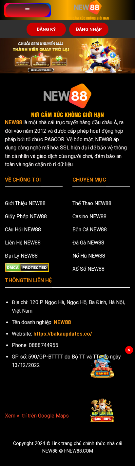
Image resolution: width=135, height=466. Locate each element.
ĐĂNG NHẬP (89, 29)
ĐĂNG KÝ (46, 29)
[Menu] (28, 10)
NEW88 (13, 122)
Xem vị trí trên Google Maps (37, 416)
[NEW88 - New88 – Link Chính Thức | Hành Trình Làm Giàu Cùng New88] (88, 10)
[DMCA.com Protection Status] (27, 267)
